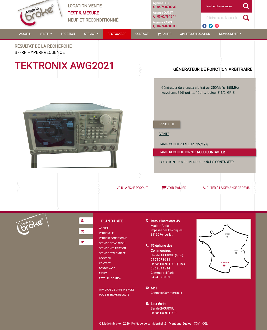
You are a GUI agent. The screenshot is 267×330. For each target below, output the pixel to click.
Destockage (117, 34)
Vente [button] (44, 34)
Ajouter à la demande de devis (226, 187)
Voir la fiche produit (132, 187)
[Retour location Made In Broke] (86, 242)
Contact (142, 34)
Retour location (197, 34)
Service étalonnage (112, 253)
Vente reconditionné (113, 238)
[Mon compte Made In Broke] (86, 220)
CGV (197, 323)
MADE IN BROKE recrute (114, 294)
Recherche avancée (220, 6)
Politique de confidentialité (148, 323)
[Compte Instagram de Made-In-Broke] (217, 26)
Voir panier (176, 188)
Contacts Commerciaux (166, 292)
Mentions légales (180, 323)
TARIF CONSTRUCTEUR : (183, 144)
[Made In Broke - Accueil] (40, 14)
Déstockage (107, 268)
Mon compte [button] (229, 34)
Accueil (25, 34)
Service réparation (112, 243)
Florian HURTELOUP (163, 313)
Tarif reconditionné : (192, 152)
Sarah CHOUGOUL (162, 308)
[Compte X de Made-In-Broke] (211, 26)
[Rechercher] (246, 18)
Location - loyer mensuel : (196, 162)
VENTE (164, 134)
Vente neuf (106, 233)
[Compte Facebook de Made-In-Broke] (204, 26)
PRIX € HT (167, 124)
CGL (205, 323)
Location (68, 34)
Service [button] (90, 34)
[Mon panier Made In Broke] (86, 231)
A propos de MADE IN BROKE (116, 289)
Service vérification (112, 248)
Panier (166, 34)
